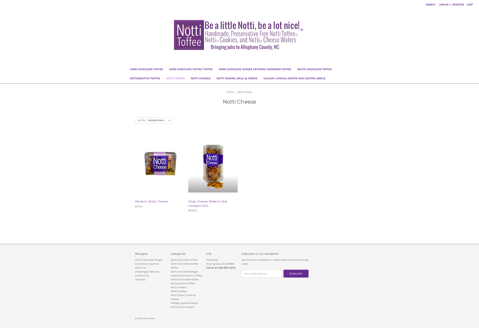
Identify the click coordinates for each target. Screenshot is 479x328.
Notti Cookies (200, 78)
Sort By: (141, 120)
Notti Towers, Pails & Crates (236, 78)
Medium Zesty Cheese (151, 201)
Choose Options (160, 171)
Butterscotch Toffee (145, 78)
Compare (158, 165)
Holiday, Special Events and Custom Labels (294, 78)
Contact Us (142, 275)
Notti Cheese (175, 78)
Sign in (443, 4)
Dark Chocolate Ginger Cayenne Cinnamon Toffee (255, 69)
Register (458, 4)
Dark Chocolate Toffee (146, 69)
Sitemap (140, 279)
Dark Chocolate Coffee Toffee (191, 69)
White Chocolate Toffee (314, 69)
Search (430, 4)
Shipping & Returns (147, 271)
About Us (140, 267)
